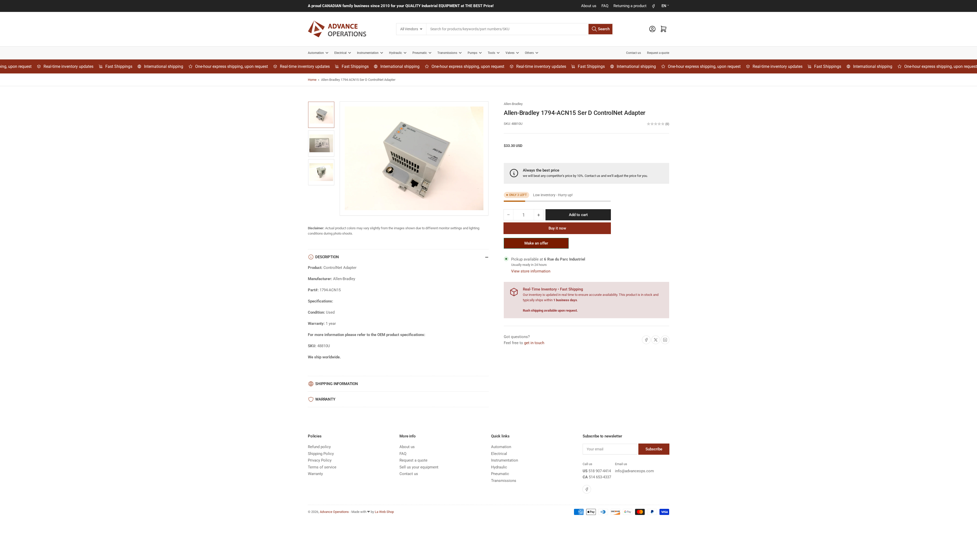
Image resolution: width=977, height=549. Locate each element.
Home (312, 80)
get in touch (534, 343)
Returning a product (629, 6)
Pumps (472, 53)
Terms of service (322, 467)
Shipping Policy (321, 453)
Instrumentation (368, 53)
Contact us (633, 53)
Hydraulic (395, 53)
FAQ (604, 6)
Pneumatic (419, 53)
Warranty (315, 473)
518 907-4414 (599, 471)
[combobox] (519, 29)
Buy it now (557, 228)
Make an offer (536, 245)
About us (588, 6)
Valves (510, 53)
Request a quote (658, 53)
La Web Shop (384, 512)
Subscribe (653, 449)
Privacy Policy (320, 460)
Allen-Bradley (513, 104)
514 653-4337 (600, 477)
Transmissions (447, 53)
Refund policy (319, 447)
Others (529, 53)
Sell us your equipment (418, 467)
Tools (491, 53)
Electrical (340, 53)
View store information (530, 271)
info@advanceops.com (634, 471)
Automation (316, 53)
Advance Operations (334, 512)
